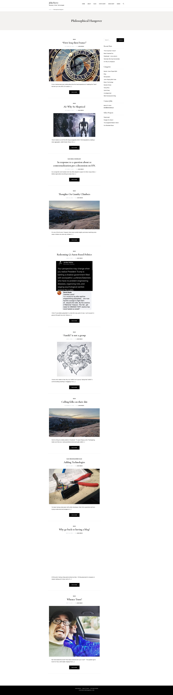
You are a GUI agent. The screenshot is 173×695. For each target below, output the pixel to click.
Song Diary (111, 3)
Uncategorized (107, 93)
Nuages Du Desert (108, 120)
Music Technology (76, 158)
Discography (107, 76)
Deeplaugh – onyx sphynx (110, 56)
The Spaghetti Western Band (111, 122)
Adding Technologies (74, 462)
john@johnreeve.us (109, 107)
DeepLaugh (107, 117)
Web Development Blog (76, 458)
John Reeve (53, 2)
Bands (118, 3)
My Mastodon (94, 688)
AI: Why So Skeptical (74, 106)
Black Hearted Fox (108, 53)
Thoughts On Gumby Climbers (74, 194)
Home (83, 3)
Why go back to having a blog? (74, 529)
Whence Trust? (74, 599)
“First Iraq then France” (74, 42)
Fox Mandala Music (109, 125)
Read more (74, 92)
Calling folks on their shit (74, 401)
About (89, 3)
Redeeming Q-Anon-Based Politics (74, 254)
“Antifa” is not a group (74, 335)
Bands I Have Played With (110, 71)
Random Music (107, 85)
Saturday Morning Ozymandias (112, 59)
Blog (95, 3)
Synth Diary (102, 3)
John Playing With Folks (110, 79)
